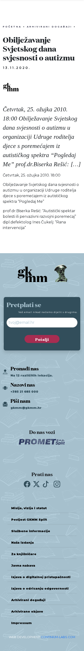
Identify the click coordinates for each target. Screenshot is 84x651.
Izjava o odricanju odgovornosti (40, 588)
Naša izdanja (22, 542)
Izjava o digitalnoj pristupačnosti (40, 577)
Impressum (21, 623)
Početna (12, 26)
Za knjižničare (23, 554)
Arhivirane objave (27, 611)
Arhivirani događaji (49, 26)
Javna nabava (23, 565)
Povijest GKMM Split (29, 519)
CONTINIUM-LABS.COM (58, 637)
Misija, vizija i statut (29, 508)
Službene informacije (30, 531)
